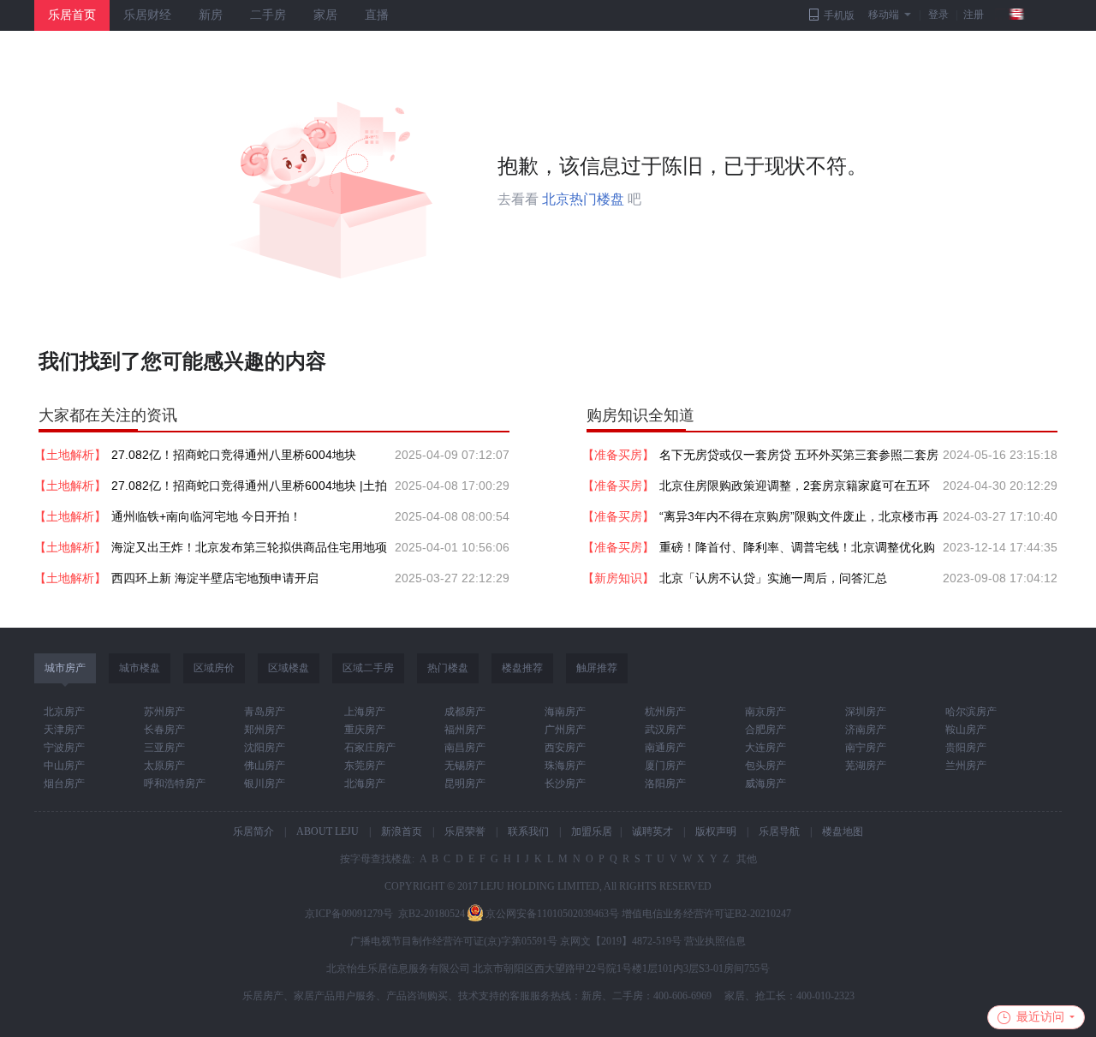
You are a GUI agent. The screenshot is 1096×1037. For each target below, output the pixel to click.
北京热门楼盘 (583, 199)
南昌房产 (464, 748)
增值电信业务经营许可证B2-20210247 (706, 914)
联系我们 (528, 831)
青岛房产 (264, 712)
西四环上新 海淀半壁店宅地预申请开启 (215, 578)
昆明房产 (464, 784)
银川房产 (264, 784)
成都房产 (464, 712)
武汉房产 (665, 730)
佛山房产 (264, 766)
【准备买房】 (618, 455)
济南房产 (865, 730)
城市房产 (65, 668)
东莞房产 (364, 766)
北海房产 (364, 784)
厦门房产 (665, 766)
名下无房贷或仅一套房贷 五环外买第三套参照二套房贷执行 (798, 459)
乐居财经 (147, 15)
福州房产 (464, 730)
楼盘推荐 (522, 668)
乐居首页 (72, 15)
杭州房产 (665, 712)
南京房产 (765, 712)
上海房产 (364, 712)
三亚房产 (164, 748)
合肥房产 (765, 730)
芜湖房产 (865, 766)
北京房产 (64, 712)
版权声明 (715, 831)
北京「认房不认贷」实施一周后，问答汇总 (773, 578)
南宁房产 (865, 748)
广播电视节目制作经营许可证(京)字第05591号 (453, 941)
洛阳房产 (665, 784)
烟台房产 (64, 784)
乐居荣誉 (464, 831)
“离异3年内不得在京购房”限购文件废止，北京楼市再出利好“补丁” (798, 521)
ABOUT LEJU (327, 831)
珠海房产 (565, 766)
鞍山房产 (965, 730)
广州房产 (565, 730)
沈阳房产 (264, 748)
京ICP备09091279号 (349, 914)
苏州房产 (164, 712)
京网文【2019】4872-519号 (621, 941)
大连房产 (765, 748)
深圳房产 (865, 712)
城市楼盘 (139, 668)
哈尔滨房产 (971, 712)
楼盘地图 (842, 831)
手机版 (839, 15)
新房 (211, 15)
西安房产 (565, 748)
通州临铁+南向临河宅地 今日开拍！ (206, 516)
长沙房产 (565, 784)
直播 (377, 15)
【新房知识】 (618, 578)
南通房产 (665, 748)
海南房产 (565, 712)
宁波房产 (64, 748)
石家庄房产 (370, 748)
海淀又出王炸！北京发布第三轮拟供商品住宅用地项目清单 (249, 551)
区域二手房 (368, 668)
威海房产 (765, 784)
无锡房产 (464, 766)
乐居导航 (779, 831)
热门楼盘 (447, 668)
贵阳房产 (965, 748)
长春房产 (164, 730)
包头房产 (765, 766)
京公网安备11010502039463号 (552, 914)
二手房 (268, 15)
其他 (745, 859)
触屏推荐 (596, 668)
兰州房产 (965, 766)
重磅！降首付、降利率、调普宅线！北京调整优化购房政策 (797, 551)
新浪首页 (401, 831)
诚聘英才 (652, 831)
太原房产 (164, 766)
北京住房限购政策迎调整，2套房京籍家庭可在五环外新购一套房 (794, 490)
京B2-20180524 (431, 914)
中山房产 (64, 766)
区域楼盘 (288, 668)
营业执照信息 (715, 941)
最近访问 (1040, 1016)
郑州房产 (264, 730)
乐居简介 (253, 831)
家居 (325, 15)
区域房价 (214, 668)
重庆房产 (364, 730)
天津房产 (64, 730)
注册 (973, 15)
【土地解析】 (70, 455)
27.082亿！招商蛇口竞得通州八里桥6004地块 (233, 455)
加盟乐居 (591, 831)
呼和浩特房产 (175, 784)
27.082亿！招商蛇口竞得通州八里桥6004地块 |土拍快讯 (249, 490)
